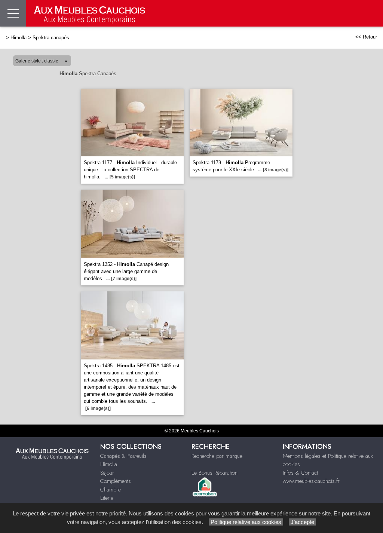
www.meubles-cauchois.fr (311, 481)
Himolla (18, 37)
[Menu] (13, 13)
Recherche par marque (217, 456)
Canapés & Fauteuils (123, 456)
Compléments (115, 481)
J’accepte (302, 522)
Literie (106, 498)
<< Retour (366, 37)
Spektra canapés (51, 37)
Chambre (110, 489)
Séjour (107, 473)
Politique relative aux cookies (246, 522)
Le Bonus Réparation (215, 473)
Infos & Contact (300, 473)
